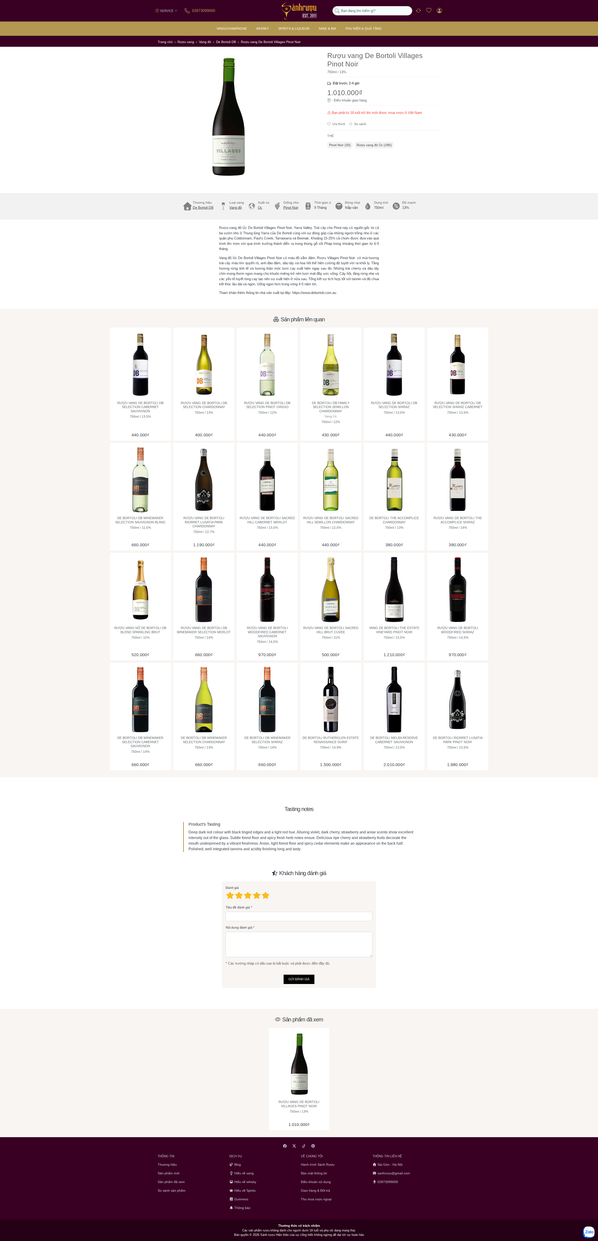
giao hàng (359, 100)
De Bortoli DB (203, 208)
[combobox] (372, 11)
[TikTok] (304, 1146)
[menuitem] (339, 145)
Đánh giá (232, 888)
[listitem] (227, 116)
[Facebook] (285, 1146)
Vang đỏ (235, 208)
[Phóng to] (227, 116)
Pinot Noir (290, 208)
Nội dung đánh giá (239, 928)
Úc (260, 208)
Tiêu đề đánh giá (238, 907)
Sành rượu (267, 1235)
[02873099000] (187, 11)
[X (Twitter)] (294, 1146)
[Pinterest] (313, 1146)
